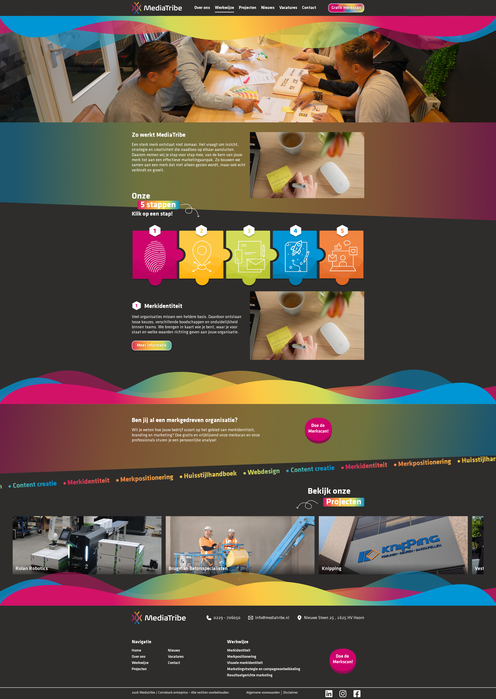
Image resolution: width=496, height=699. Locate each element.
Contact (309, 8)
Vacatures (288, 8)
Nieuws (268, 8)
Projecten (247, 8)
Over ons (202, 8)
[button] (239, 579)
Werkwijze (224, 8)
